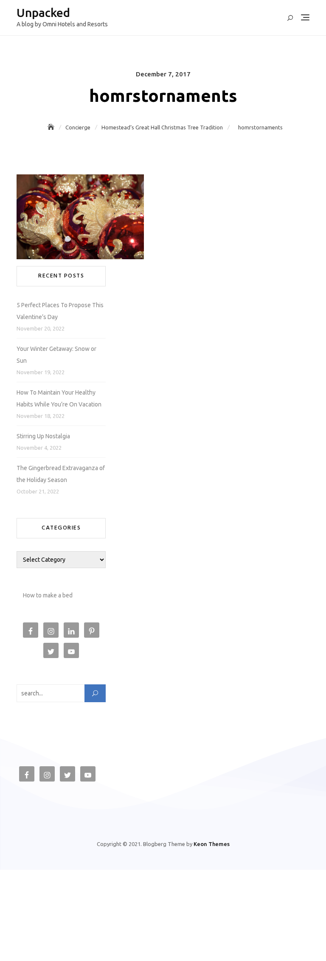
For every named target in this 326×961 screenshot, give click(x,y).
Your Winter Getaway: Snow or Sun (56, 354)
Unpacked (43, 12)
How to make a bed (48, 595)
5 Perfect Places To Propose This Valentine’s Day (60, 311)
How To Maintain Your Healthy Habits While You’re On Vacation (59, 398)
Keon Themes (212, 844)
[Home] (51, 127)
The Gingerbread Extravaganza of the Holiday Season (61, 474)
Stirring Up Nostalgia (43, 436)
